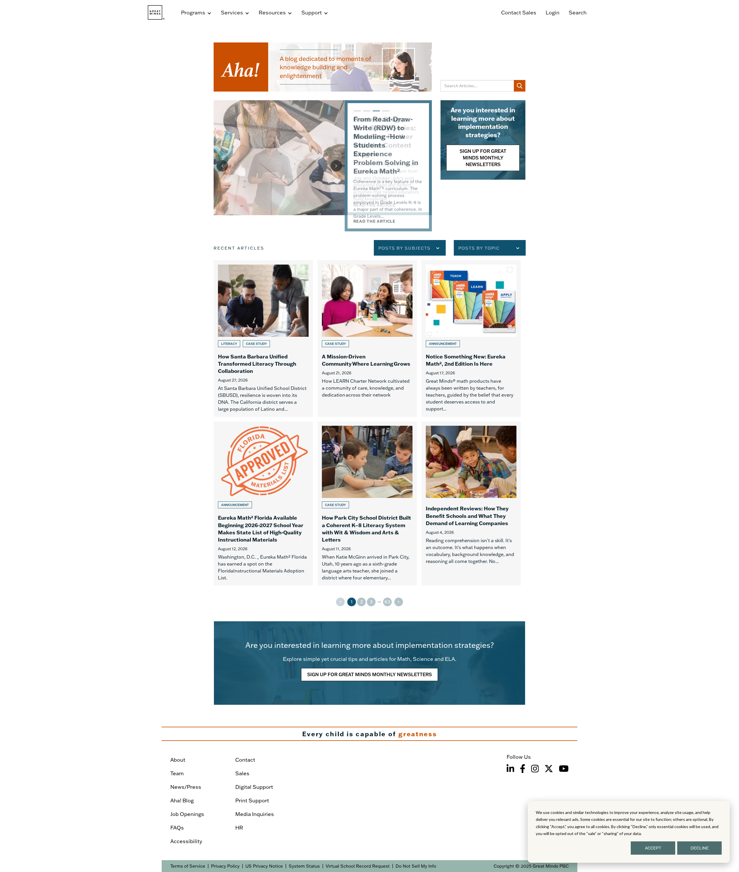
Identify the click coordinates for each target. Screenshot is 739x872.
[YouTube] (564, 768)
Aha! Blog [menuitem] (182, 800)
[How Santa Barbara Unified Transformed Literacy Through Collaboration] (263, 338)
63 (387, 602)
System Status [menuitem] (304, 866)
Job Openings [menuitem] (187, 814)
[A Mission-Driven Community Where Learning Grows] (367, 338)
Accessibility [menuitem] (186, 841)
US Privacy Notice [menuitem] (264, 866)
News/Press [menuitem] (185, 787)
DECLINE (700, 848)
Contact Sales (518, 12)
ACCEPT (653, 848)
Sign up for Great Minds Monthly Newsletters (483, 157)
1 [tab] (356, 113)
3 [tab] (375, 113)
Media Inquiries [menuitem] (254, 814)
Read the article (374, 221)
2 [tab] (366, 113)
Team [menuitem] (177, 773)
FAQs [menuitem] (177, 827)
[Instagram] (535, 768)
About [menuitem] (177, 759)
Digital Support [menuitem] (254, 787)
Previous (222, 166)
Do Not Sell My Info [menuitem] (415, 866)
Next (336, 166)
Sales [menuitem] (242, 773)
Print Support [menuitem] (252, 800)
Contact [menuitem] (245, 759)
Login (552, 12)
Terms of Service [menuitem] (187, 866)
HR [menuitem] (239, 827)
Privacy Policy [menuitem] (225, 866)
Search (578, 12)
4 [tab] (385, 113)
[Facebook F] (522, 768)
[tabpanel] (323, 165)
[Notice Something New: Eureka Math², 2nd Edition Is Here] (471, 338)
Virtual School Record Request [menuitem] (358, 866)
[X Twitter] (548, 768)
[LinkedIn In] (510, 768)
